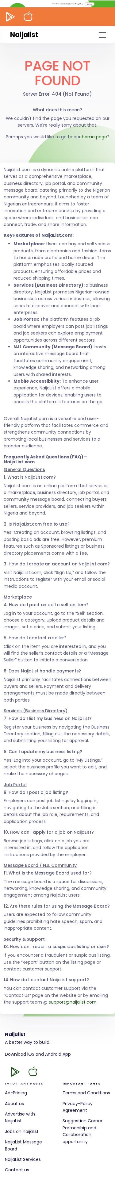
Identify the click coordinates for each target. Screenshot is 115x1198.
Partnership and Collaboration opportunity (79, 1135)
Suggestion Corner (82, 1121)
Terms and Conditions (86, 1093)
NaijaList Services (23, 1159)
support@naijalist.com (73, 1002)
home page (94, 137)
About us (14, 1103)
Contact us (17, 1170)
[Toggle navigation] (102, 35)
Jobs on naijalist (22, 1131)
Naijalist (24, 35)
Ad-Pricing (16, 1093)
